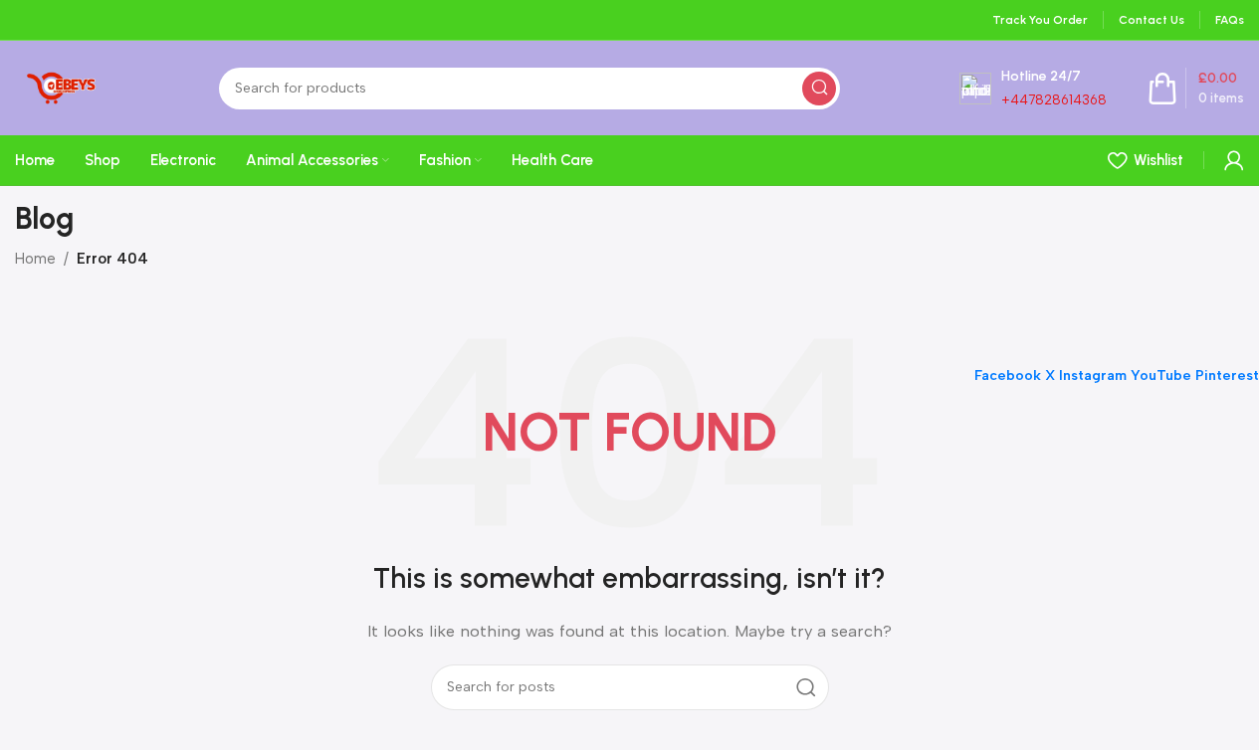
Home (35, 259)
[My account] (1234, 160)
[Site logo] (57, 86)
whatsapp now (1054, 156)
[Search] (819, 88)
